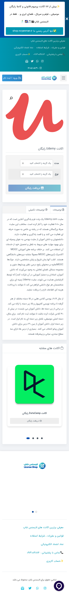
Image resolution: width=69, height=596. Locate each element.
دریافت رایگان (32, 188)
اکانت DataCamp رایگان (34, 413)
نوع (56, 174)
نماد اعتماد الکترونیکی (23, 47)
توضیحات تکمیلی (36, 210)
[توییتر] (32, 61)
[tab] (58, 209)
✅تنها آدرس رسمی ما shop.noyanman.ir (34, 31)
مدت (56, 163)
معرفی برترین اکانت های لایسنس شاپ (48, 41)
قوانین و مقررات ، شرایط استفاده (51, 47)
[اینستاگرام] (42, 61)
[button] (42, 438)
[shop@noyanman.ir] (26, 61)
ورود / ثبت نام (10, 78)
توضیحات (57, 210)
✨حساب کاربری (22, 54)
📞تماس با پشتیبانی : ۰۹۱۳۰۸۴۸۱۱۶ (49, 54)
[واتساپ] (37, 61)
